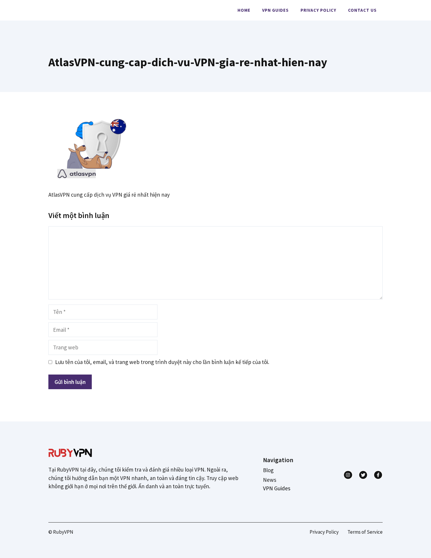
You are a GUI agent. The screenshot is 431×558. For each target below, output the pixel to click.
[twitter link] (363, 474)
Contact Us (362, 10)
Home (243, 10)
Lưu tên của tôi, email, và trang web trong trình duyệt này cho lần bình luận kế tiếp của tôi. (162, 361)
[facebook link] (378, 474)
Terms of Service (365, 532)
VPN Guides (275, 10)
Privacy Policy (318, 10)
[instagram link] (347, 474)
